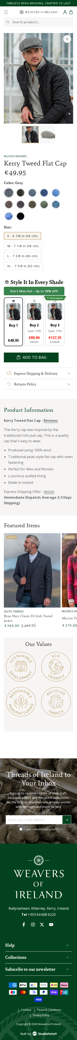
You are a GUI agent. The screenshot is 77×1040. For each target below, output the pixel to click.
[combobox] (38, 22)
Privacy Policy (41, 1015)
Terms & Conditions (49, 1010)
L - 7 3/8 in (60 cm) (22, 257)
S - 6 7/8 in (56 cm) (22, 237)
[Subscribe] (66, 819)
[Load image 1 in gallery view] (30, 134)
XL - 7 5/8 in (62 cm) (23, 267)
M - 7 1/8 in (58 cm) (23, 247)
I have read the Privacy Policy (41, 829)
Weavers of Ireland (49, 1024)
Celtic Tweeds (14, 611)
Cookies (26, 1010)
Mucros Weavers (15, 156)
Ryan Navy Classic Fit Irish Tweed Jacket (28, 618)
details (49, 491)
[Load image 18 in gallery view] (48, 134)
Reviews (51, 420)
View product (53, 600)
